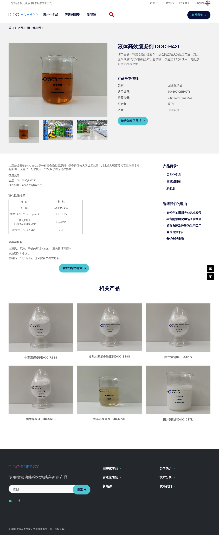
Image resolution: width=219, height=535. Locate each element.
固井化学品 (50, 14)
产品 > (22, 28)
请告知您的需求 (131, 120)
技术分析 (168, 3)
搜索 (80, 489)
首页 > (13, 28)
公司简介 (152, 3)
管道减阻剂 (72, 14)
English (200, 3)
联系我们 (184, 3)
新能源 (91, 14)
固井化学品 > (36, 28)
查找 (16, 489)
